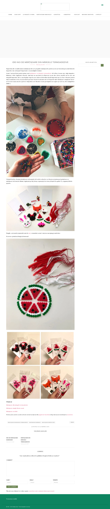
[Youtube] (10, 4)
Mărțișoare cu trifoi (11, 411)
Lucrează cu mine (28, 14)
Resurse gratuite (87, 14)
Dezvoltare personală (44, 14)
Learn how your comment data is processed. (41, 491)
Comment (9, 460)
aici (30, 233)
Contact (98, 14)
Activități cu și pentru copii (40, 426)
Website (55, 480)
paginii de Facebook (44, 414)
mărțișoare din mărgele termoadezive (18, 422)
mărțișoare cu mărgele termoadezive (40, 73)
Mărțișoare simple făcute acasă (15, 408)
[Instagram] (16, 4)
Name (8, 480)
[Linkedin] (12, 4)
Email (32, 480)
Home (10, 14)
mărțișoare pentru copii (48, 422)
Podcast (77, 14)
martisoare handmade (35, 422)
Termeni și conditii (11, 499)
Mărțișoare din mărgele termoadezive (17, 405)
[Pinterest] (14, 4)
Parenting (67, 14)
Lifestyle (57, 14)
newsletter (70, 414)
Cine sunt (17, 14)
